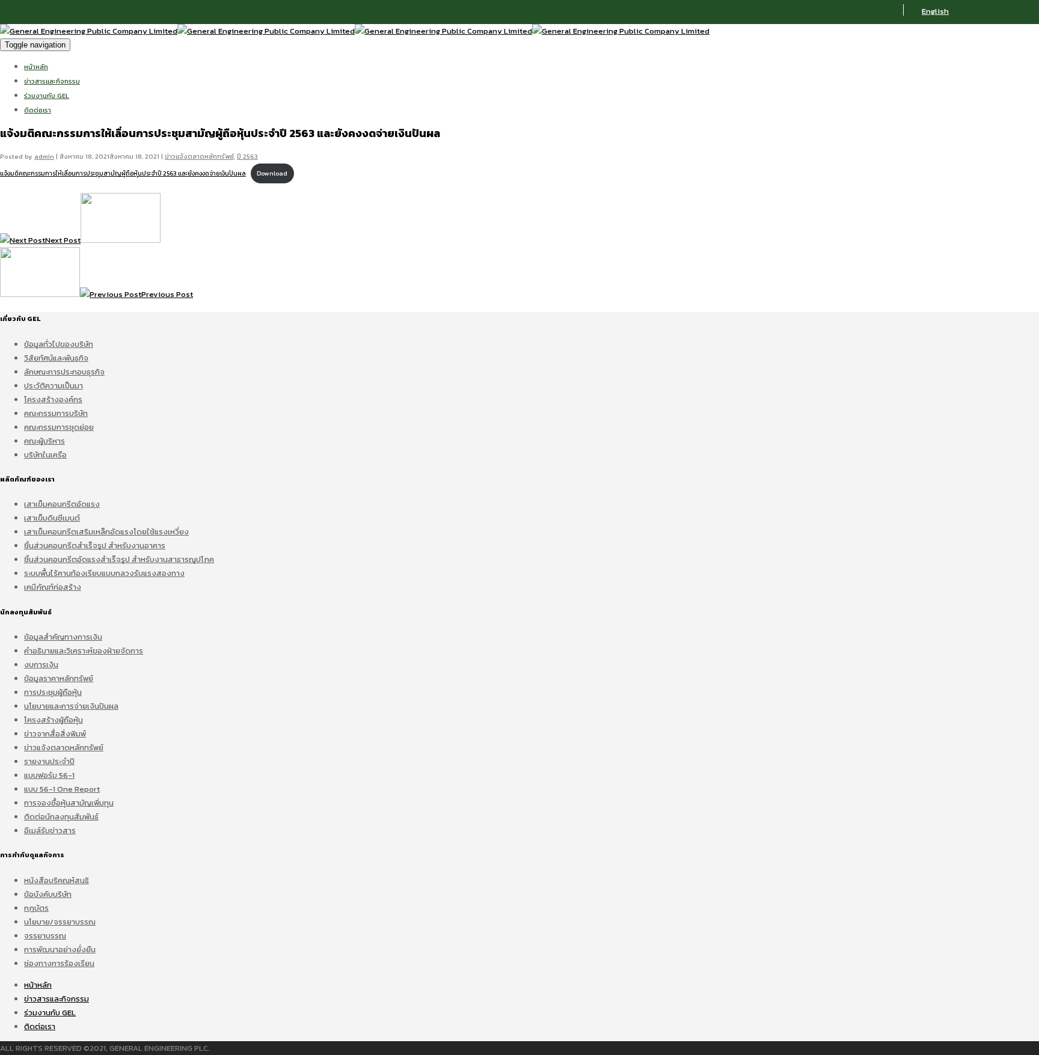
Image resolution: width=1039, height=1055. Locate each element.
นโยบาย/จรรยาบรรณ (60, 922)
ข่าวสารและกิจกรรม (52, 81)
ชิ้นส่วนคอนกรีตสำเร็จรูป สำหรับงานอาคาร (94, 545)
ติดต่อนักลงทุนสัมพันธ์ (61, 816)
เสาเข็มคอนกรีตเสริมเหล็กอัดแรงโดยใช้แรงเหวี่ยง (106, 531)
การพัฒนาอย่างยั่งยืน (60, 949)
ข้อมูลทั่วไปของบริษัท (58, 344)
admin (44, 156)
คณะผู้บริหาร (44, 441)
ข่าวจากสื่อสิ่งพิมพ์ (55, 733)
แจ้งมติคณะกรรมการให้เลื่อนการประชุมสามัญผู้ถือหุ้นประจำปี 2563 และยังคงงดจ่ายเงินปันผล (123, 173)
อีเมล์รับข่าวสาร (50, 830)
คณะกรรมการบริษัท (56, 413)
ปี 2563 (247, 156)
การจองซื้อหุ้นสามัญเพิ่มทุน (69, 803)
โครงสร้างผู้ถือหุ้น (53, 720)
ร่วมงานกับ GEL (46, 95)
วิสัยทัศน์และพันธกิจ (56, 358)
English (935, 11)
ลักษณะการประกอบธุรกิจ (64, 372)
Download (272, 173)
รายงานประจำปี (49, 761)
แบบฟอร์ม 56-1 (49, 775)
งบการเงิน (41, 664)
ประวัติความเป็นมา (53, 385)
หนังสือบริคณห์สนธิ (56, 880)
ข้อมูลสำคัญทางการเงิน (63, 637)
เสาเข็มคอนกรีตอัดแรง (62, 504)
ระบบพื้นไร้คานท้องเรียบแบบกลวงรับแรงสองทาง (104, 573)
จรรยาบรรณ (45, 935)
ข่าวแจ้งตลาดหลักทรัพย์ (199, 156)
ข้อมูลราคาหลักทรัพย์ (58, 678)
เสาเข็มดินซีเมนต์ (52, 518)
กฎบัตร (36, 908)
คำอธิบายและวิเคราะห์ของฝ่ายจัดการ (83, 650)
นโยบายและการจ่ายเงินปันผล (71, 706)
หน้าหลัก (36, 67)
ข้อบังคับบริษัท (48, 894)
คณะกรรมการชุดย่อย (59, 427)
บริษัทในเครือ (45, 454)
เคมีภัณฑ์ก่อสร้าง (52, 587)
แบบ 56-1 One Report (62, 789)
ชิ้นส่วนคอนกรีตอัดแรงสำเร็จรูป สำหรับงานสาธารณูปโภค (119, 559)
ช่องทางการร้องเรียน (59, 963)
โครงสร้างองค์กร (53, 399)
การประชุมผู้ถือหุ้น (53, 692)
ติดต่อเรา (37, 110)
